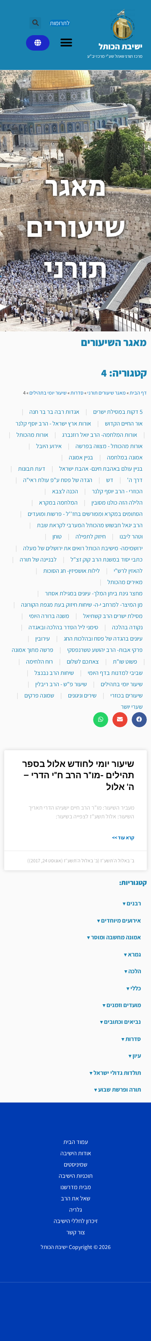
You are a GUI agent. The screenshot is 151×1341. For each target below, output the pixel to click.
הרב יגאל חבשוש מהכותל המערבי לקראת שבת (90, 525)
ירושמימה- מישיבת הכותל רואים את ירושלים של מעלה (83, 548)
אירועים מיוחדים (121, 920)
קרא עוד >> (123, 837)
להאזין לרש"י (128, 570)
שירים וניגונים (82, 695)
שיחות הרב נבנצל (54, 673)
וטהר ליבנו (131, 536)
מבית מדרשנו (75, 1187)
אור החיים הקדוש (124, 423)
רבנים (134, 903)
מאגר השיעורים (114, 342)
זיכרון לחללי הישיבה (76, 1221)
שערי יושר (132, 706)
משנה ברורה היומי (49, 616)
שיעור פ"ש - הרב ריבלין (61, 684)
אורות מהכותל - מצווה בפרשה (109, 446)
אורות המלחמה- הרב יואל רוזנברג (99, 434)
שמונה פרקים (39, 695)
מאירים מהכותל (125, 582)
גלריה (75, 1209)
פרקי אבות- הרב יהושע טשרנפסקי (105, 650)
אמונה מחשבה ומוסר (116, 937)
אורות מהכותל (32, 434)
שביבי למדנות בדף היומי (115, 673)
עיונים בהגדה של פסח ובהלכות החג (103, 638)
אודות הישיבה (75, 1153)
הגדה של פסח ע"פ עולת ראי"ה (57, 480)
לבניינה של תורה (38, 559)
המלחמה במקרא (58, 502)
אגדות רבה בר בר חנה (54, 411)
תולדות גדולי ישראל (117, 1073)
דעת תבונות (31, 468)
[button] (35, 23)
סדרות (76, 392)
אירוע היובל (49, 446)
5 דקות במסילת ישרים (118, 411)
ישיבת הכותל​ (121, 46)
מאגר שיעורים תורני (106, 392)
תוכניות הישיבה (76, 1175)
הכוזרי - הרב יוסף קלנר (117, 491)
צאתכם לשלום (83, 661)
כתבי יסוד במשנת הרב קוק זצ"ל (106, 559)
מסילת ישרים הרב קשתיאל (113, 616)
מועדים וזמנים (124, 1005)
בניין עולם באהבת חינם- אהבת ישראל (101, 468)
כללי (135, 988)
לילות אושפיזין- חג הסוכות (71, 570)
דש (109, 480)
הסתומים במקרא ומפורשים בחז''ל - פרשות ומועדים (85, 514)
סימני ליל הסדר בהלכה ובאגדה (63, 627)
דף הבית (138, 392)
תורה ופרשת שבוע (119, 1089)
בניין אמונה (81, 457)
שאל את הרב (75, 1198)
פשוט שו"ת (125, 661)
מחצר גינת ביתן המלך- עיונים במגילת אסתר (94, 593)
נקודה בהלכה (127, 627)
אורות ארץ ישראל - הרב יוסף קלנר (53, 423)
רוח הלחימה (39, 661)
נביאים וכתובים (122, 1022)
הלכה (134, 971)
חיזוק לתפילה (91, 536)
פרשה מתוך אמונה (32, 650)
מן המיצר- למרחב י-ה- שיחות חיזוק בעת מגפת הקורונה (82, 604)
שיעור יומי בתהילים (48, 392)
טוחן (57, 536)
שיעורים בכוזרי (126, 695)
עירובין (42, 638)
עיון (137, 1055)
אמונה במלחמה (125, 457)
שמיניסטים (75, 1164)
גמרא (134, 954)
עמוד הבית (75, 1142)
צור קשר (75, 1232)
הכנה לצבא (65, 491)
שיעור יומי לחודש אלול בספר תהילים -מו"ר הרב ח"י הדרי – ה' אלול (78, 775)
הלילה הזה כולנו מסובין (117, 502)
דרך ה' (135, 480)
